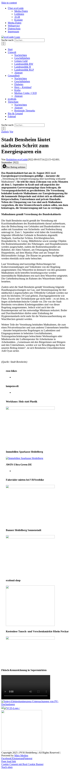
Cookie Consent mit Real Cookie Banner (22, 764)
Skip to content (9, 2)
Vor (11, 131)
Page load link (8, 761)
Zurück (5, 131)
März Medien (21, 755)
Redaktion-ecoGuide (17, 159)
